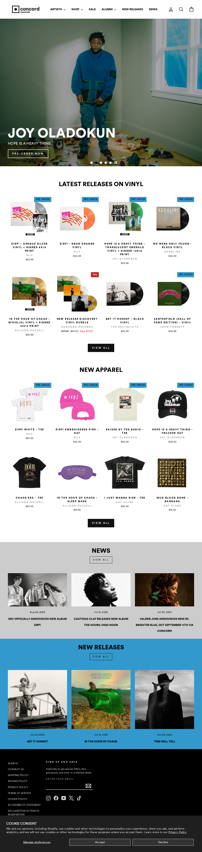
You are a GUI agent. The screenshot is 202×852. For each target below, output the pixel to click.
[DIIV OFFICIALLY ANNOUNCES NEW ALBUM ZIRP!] (37, 589)
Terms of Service (19, 793)
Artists (56, 9)
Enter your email (60, 779)
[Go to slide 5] (110, 163)
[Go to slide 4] (106, 163)
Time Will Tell (164, 741)
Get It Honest (37, 741)
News (153, 9)
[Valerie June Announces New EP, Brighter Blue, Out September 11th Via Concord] (164, 589)
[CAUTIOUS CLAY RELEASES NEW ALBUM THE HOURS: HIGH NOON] (101, 589)
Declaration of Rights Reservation (23, 812)
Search (13, 763)
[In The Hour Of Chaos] (101, 699)
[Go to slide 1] (91, 163)
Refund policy (18, 781)
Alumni (107, 9)
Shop (75, 9)
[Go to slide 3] (101, 163)
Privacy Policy (177, 832)
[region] (101, 92)
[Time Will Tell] (164, 699)
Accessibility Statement (24, 805)
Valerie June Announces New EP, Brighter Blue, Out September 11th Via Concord (164, 624)
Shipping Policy (18, 775)
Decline (163, 842)
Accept (100, 842)
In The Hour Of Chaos (100, 741)
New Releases (132, 9)
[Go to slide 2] (96, 163)
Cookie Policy (17, 799)
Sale (92, 9)
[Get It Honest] (37, 699)
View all (101, 347)
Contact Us (16, 769)
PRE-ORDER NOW (173, 153)
